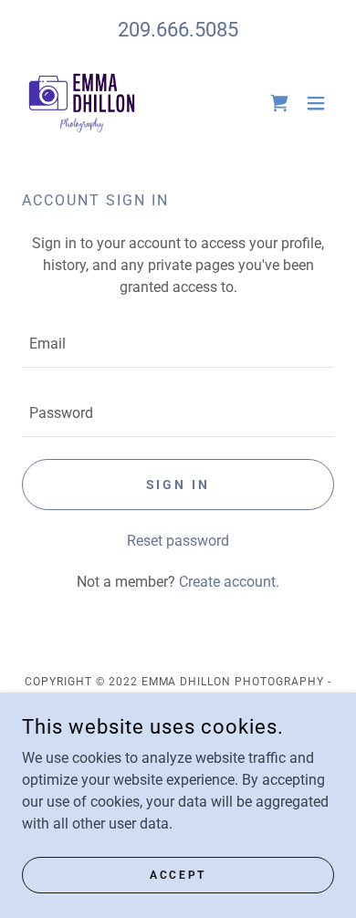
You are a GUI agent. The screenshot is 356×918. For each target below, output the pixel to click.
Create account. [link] (229, 581)
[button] (316, 103)
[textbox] (178, 344)
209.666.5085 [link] (178, 29)
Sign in (178, 484)
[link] (81, 103)
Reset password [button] (178, 540)
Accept (177, 874)
